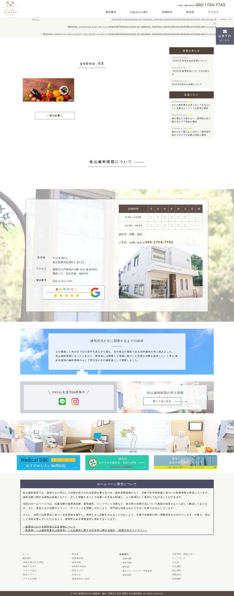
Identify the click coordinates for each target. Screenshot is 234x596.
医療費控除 (77, 558)
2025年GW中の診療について (187, 83)
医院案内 (111, 12)
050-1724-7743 (63, 280)
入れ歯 (175, 562)
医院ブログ (77, 570)
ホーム (25, 554)
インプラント (179, 558)
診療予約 (224, 38)
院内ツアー (29, 574)
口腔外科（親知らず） (183, 554)
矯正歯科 (176, 570)
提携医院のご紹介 (81, 579)
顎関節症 (176, 574)
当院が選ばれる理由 (33, 562)
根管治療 (127, 562)
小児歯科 (176, 566)
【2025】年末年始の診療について (189, 59)
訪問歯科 (176, 579)
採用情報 (76, 562)
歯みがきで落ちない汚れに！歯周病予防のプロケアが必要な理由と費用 (191, 131)
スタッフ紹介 (30, 570)
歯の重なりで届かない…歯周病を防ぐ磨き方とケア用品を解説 (191, 118)
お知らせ (76, 574)
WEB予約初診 (79, 566)
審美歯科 (127, 575)
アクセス (213, 12)
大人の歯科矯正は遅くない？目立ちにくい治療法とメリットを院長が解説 (191, 105)
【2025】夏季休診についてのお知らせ (191, 71)
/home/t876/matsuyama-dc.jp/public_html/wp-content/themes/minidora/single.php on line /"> (129, 26)
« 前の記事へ (55, 115)
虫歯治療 (127, 558)
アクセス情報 (30, 579)
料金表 (190, 12)
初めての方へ (30, 566)
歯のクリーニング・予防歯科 (137, 571)
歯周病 (125, 567)
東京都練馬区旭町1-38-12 (68, 262)
